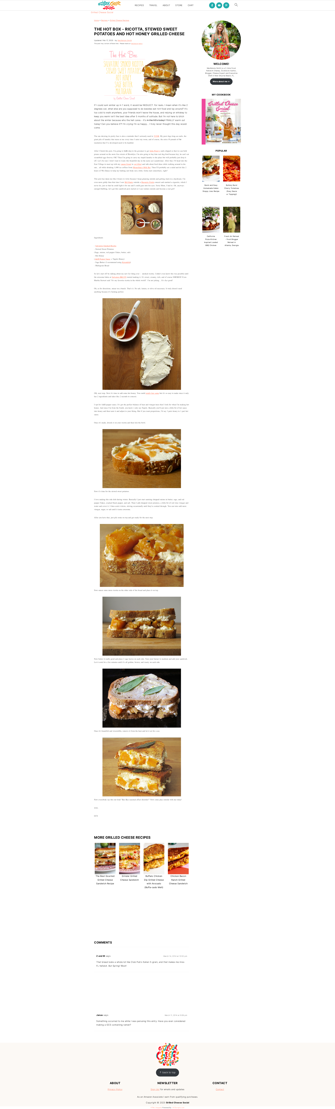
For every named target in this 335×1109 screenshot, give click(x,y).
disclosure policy (137, 43)
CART (191, 5)
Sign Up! (155, 1089)
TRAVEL (153, 5)
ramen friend (126, 164)
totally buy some (152, 393)
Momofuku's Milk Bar (142, 167)
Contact (220, 1089)
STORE (179, 5)
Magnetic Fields (147, 182)
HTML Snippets (156, 1107)
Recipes (104, 20)
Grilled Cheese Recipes (119, 20)
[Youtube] (219, 5)
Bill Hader (129, 182)
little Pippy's (155, 151)
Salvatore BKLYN (119, 277)
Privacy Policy (115, 1089)
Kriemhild (126, 262)
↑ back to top (167, 1072)
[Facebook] (212, 5)
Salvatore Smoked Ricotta (105, 245)
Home (96, 20)
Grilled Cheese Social (102, 12)
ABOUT (166, 5)
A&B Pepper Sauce (102, 259)
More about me (220, 81)
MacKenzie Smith (125, 40)
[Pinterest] (226, 5)
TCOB (156, 136)
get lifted (137, 164)
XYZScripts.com (178, 1107)
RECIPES (139, 5)
